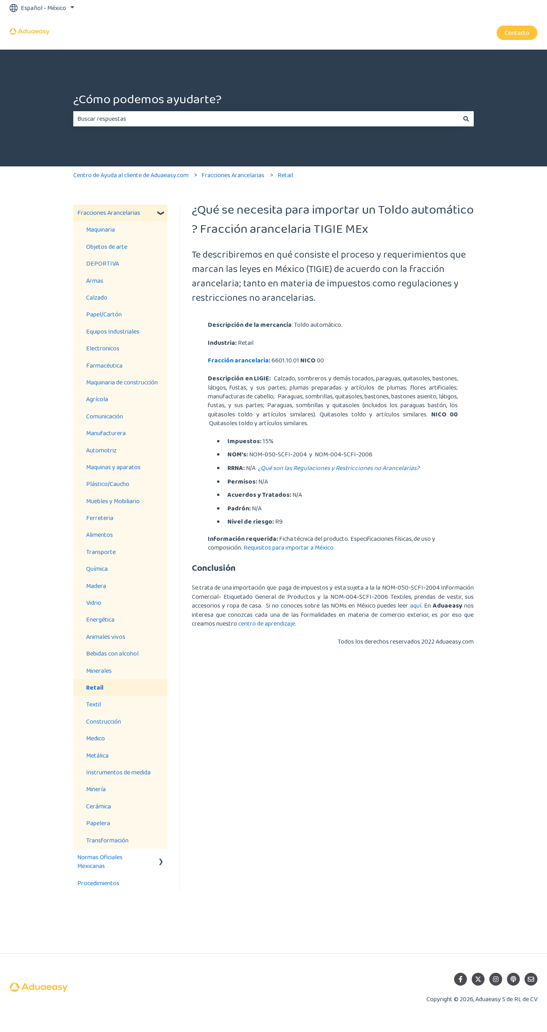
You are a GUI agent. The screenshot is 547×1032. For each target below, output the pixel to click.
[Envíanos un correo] (531, 979)
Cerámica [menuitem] (98, 806)
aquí (415, 605)
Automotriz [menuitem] (101, 450)
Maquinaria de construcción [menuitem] (122, 382)
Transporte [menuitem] (101, 551)
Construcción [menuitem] (103, 721)
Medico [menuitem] (95, 738)
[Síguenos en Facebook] (460, 979)
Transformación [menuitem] (107, 840)
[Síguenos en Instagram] (495, 979)
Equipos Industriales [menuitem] (112, 331)
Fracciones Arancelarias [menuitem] (108, 212)
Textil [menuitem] (93, 704)
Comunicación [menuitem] (104, 416)
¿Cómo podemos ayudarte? (147, 99)
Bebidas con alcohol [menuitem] (112, 653)
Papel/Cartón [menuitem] (104, 314)
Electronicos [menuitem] (102, 348)
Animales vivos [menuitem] (105, 636)
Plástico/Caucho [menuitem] (107, 483)
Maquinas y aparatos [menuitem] (113, 467)
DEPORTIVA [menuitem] (102, 263)
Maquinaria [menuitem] (100, 229)
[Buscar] (466, 118)
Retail (285, 175)
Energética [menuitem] (100, 619)
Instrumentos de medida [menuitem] (118, 772)
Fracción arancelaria (238, 360)
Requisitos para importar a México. (289, 547)
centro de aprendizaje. (267, 623)
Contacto (517, 32)
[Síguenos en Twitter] (478, 979)
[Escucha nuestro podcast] (513, 979)
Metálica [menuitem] (97, 755)
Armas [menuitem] (94, 280)
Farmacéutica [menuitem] (104, 365)
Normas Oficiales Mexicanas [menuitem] (100, 861)
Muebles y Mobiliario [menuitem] (113, 501)
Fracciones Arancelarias (232, 175)
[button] (161, 213)
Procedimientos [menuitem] (98, 883)
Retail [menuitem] (94, 687)
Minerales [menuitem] (99, 670)
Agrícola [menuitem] (97, 399)
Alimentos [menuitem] (99, 534)
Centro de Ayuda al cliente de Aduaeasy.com (131, 175)
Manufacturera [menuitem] (106, 433)
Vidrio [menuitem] (93, 602)
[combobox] (266, 118)
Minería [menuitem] (96, 789)
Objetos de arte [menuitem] (106, 246)
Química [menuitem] (97, 568)
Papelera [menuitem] (98, 823)
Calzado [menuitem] (96, 297)
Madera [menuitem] (96, 585)
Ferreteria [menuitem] (99, 517)
